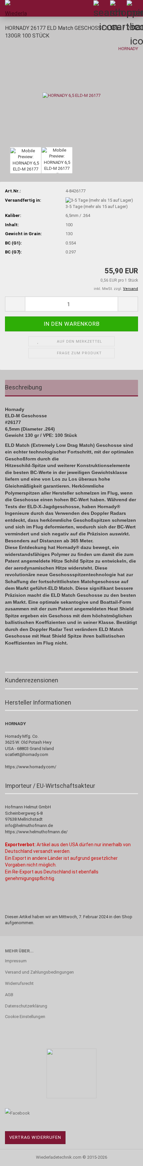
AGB (9, 994)
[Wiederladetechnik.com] (13, 8)
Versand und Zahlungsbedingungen (39, 972)
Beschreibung (23, 387)
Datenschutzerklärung (26, 1005)
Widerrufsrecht (19, 983)
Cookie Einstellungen (25, 1016)
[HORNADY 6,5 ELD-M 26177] (71, 95)
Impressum (16, 960)
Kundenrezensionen (31, 680)
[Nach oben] (125, 1156)
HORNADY (128, 48)
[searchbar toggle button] (101, 8)
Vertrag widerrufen (35, 1137)
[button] (15, 304)
